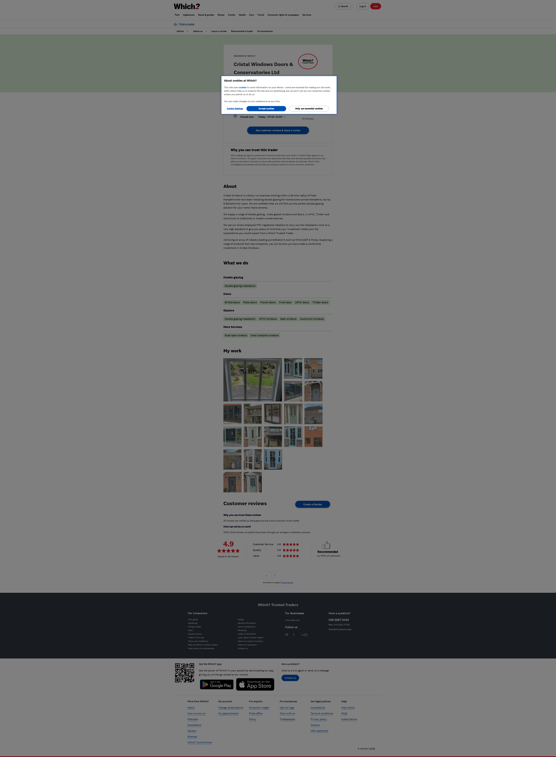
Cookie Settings (235, 108)
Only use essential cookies (309, 108)
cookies (243, 87)
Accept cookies (266, 108)
